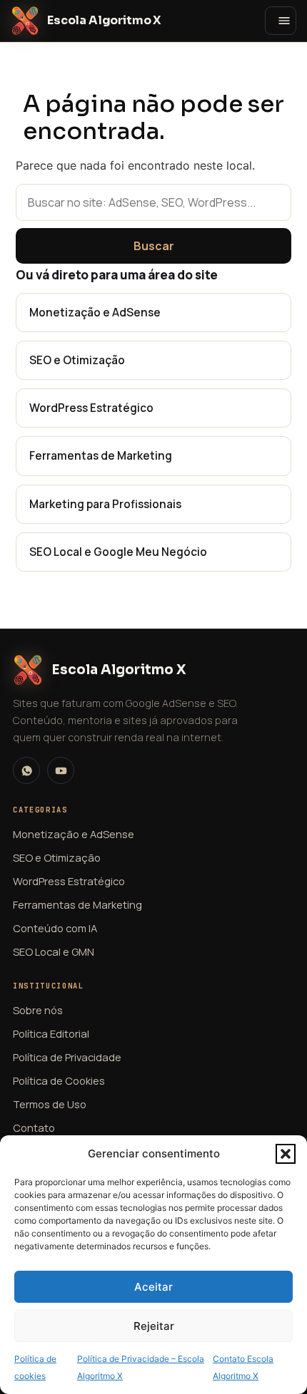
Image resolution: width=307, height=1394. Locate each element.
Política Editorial (51, 1033)
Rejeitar (154, 1326)
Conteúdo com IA (55, 928)
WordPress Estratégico (91, 407)
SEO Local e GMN (53, 951)
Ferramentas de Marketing (100, 455)
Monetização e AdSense (95, 312)
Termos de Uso (49, 1104)
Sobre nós (38, 1010)
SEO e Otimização (77, 360)
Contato (34, 1127)
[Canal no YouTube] (60, 770)
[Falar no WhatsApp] (26, 770)
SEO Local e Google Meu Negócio (118, 551)
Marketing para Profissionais (105, 504)
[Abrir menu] (280, 20)
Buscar (154, 246)
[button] (285, 1154)
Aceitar (153, 1287)
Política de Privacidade (67, 1057)
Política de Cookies (59, 1080)
